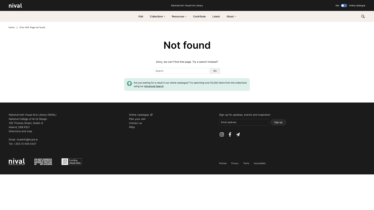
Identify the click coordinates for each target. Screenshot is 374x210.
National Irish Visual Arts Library (187, 5)
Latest (216, 16)
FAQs (132, 127)
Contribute (199, 16)
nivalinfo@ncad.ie (27, 139)
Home (11, 27)
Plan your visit (137, 118)
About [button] (230, 16)
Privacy (235, 163)
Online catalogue (357, 5)
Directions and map (20, 131)
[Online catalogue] (344, 5)
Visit (140, 16)
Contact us (135, 123)
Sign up (278, 122)
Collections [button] (156, 16)
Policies (223, 163)
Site (337, 5)
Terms (246, 163)
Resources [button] (178, 16)
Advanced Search (153, 86)
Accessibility (260, 163)
